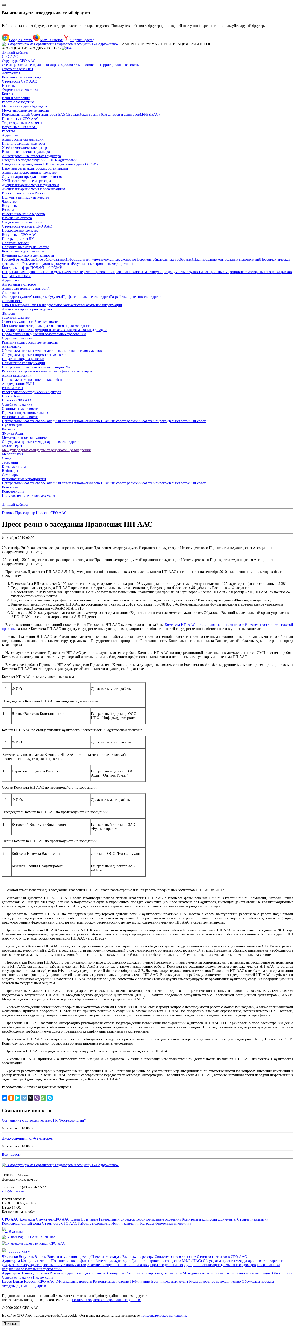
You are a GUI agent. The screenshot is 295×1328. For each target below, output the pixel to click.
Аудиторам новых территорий (26, 288)
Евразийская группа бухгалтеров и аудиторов (104, 114)
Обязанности (12, 301)
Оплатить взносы (15, 243)
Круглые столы (14, 466)
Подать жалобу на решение (23, 359)
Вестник (8, 429)
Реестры (8, 131)
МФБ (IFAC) (150, 114)
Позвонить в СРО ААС (20, 119)
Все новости (11, 1154)
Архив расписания (16, 375)
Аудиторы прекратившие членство (29, 172)
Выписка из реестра (138, 1257)
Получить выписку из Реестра (25, 197)
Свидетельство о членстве (22, 222)
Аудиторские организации (23, 139)
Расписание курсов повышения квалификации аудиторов (47, 371)
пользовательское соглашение (164, 1315)
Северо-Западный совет (52, 421)
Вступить (9, 206)
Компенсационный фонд (21, 77)
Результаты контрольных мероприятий (102, 264)
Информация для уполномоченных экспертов (101, 259)
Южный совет (113, 421)
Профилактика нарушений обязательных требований (44, 334)
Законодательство (16, 317)
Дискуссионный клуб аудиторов (27, 1138)
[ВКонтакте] (4, 1098)
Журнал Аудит (13, 433)
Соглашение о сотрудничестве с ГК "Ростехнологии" (44, 1120)
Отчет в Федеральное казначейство (56, 305)
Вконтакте (16, 1231)
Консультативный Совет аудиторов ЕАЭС (35, 114)
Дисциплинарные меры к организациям (33, 189)
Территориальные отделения (158, 1219)
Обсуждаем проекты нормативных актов (34, 355)
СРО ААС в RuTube (39, 1237)
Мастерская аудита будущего (24, 106)
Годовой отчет (13, 259)
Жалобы (8, 313)
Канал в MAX (18, 1252)
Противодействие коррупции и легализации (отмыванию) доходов (54, 330)
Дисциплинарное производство (27, 309)
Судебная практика (17, 338)
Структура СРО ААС (18, 61)
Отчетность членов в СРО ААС (27, 226)
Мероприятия (12, 454)
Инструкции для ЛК (18, 239)
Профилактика (124, 272)
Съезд (6, 65)
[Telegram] (24, 1098)
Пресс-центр (25, 513)
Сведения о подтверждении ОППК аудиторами (39, 160)
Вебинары (10, 471)
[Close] (4, 5)
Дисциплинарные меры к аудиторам (30, 185)
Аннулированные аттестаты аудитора (31, 156)
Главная (8, 513)
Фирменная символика (20, 90)
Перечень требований (95, 272)
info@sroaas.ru (13, 1191)
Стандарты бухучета (46, 297)
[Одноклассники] (11, 1098)
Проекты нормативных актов (25, 413)
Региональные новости (20, 417)
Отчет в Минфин (15, 305)
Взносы (8, 210)
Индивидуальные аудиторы (23, 143)
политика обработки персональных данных (106, 1300)
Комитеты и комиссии (82, 65)
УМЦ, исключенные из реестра (26, 181)
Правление (19, 65)
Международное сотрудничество (27, 437)
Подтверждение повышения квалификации (36, 379)
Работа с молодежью (18, 102)
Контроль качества (35, 1261)
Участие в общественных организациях (118, 1265)
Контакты (9, 94)
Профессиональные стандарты (86, 297)
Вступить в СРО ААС (19, 127)
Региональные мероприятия (24, 479)
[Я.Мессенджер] (17, 1098)
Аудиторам (10, 280)
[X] (30, 1098)
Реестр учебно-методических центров (31, 392)
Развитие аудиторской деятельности (30, 342)
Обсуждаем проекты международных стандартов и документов (52, 350)
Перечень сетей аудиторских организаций (35, 168)
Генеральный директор (46, 65)
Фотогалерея (12, 446)
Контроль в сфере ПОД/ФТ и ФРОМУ (32, 268)
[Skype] (50, 1098)
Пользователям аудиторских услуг (29, 495)
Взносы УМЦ (12, 388)
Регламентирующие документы (47, 264)
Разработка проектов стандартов (135, 297)
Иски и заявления (16, 98)
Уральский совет (138, 421)
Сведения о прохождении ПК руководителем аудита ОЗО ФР (50, 164)
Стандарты (10, 292)
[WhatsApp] (43, 1098)
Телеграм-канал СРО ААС (44, 1243)
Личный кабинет (15, 52)
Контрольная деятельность (23, 251)
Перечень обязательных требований (165, 259)
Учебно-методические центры (25, 148)
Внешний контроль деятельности (28, 255)
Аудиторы (10, 135)
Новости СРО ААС (17, 400)
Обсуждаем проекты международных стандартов (40, 442)
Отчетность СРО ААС (19, 81)
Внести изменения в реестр (69, 1257)
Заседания (10, 462)
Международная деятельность (25, 110)
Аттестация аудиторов (19, 284)
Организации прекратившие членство (32, 177)
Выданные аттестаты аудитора (26, 152)
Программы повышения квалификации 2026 (37, 367)
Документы (11, 73)
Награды (9, 85)
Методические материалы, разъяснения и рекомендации (46, 326)
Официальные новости (20, 408)
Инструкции (43, 1277)
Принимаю (11, 1323)
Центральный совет (17, 421)
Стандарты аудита (16, 297)
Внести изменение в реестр (23, 214)
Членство (9, 201)
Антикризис (11, 346)
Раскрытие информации (103, 305)
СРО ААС (10, 56)
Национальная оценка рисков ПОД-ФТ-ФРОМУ (40, 272)
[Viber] (37, 1098)
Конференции (13, 491)
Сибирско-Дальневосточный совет (178, 421)
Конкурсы (10, 487)
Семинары (10, 475)
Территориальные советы (120, 65)
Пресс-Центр (12, 396)
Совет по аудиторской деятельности (30, 321)
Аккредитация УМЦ (18, 384)
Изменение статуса (17, 218)
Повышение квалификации (23, 363)
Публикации (12, 425)
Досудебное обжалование (44, 259)
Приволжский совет (86, 421)
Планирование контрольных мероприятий (226, 259)
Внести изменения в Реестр (23, 193)
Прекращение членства (20, 230)
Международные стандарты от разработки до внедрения (46, 450)
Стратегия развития (17, 69)
